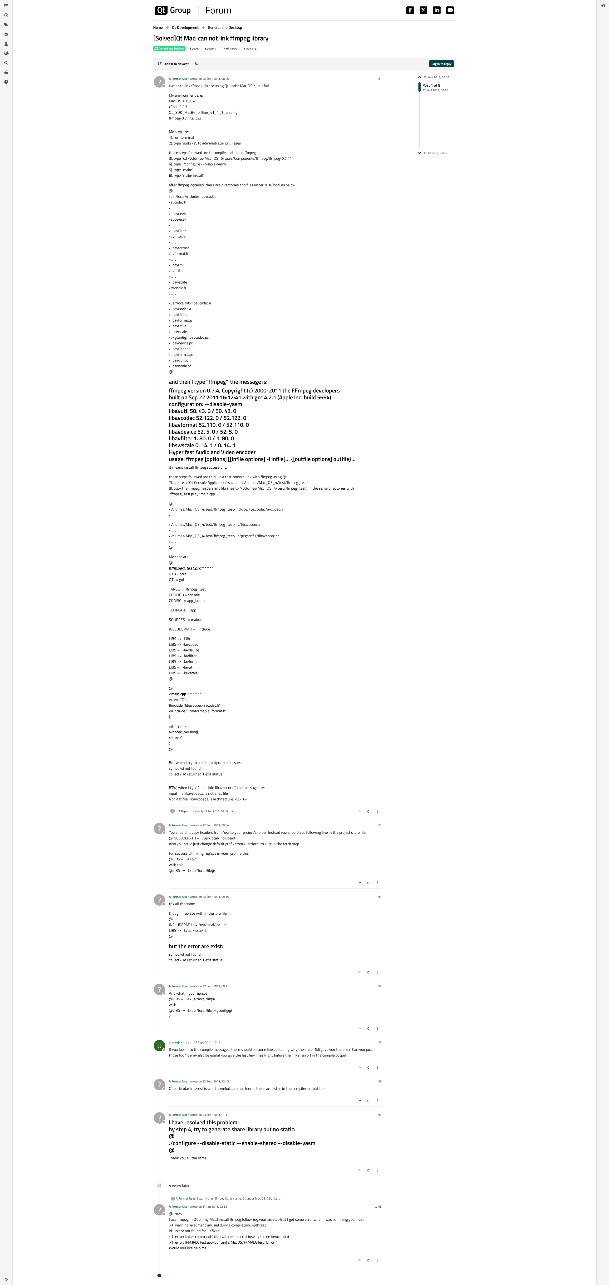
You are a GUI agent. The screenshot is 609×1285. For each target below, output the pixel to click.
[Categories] (6, 6)
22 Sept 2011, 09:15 (215, 896)
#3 (380, 896)
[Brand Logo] (193, 10)
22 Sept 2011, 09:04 (215, 825)
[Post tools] (377, 811)
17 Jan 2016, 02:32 (214, 1206)
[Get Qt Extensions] (6, 72)
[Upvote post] (360, 811)
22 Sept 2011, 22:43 (215, 1081)
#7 (380, 1114)
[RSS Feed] (196, 63)
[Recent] (6, 15)
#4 (380, 986)
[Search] (6, 63)
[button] (6, 1279)
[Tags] (6, 25)
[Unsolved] (6, 82)
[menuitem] (603, 6)
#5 (380, 1042)
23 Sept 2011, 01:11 (215, 1114)
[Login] (603, 6)
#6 (380, 1081)
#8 (380, 1206)
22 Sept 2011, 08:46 (215, 78)
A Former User (179, 78)
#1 (380, 78)
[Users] (6, 44)
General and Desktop (171, 48)
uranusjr (174, 1042)
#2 (380, 825)
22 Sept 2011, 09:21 (215, 986)
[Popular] (6, 34)
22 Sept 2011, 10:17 (207, 1042)
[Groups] (6, 53)
